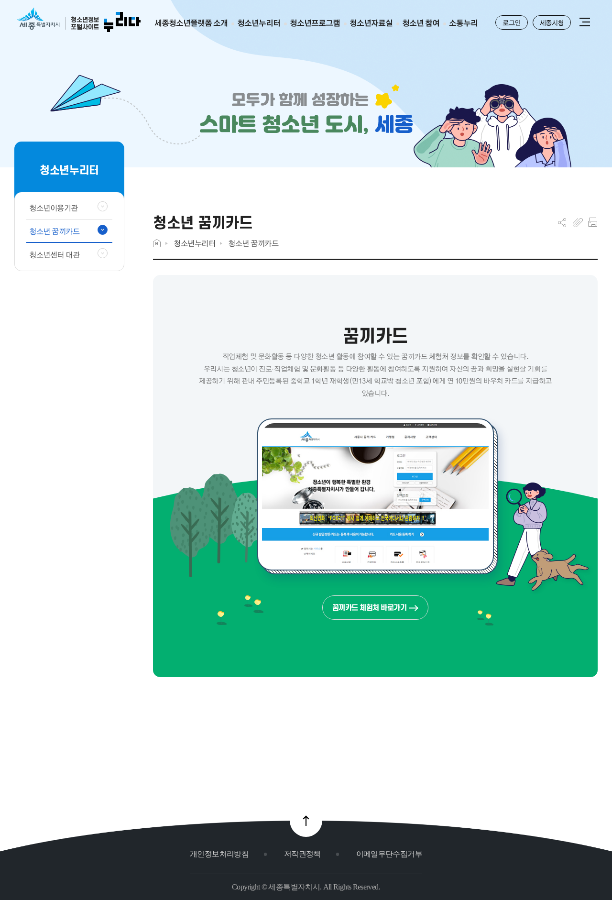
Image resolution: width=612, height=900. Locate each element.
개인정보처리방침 (219, 854)
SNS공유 (562, 222)
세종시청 (552, 22)
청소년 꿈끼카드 (253, 243)
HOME (157, 243)
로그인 (512, 22)
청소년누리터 (194, 243)
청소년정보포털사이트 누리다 (79, 20)
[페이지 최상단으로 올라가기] (306, 820)
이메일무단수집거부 (389, 854)
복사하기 (578, 222)
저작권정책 (302, 854)
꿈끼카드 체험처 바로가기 (369, 607)
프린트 (593, 222)
